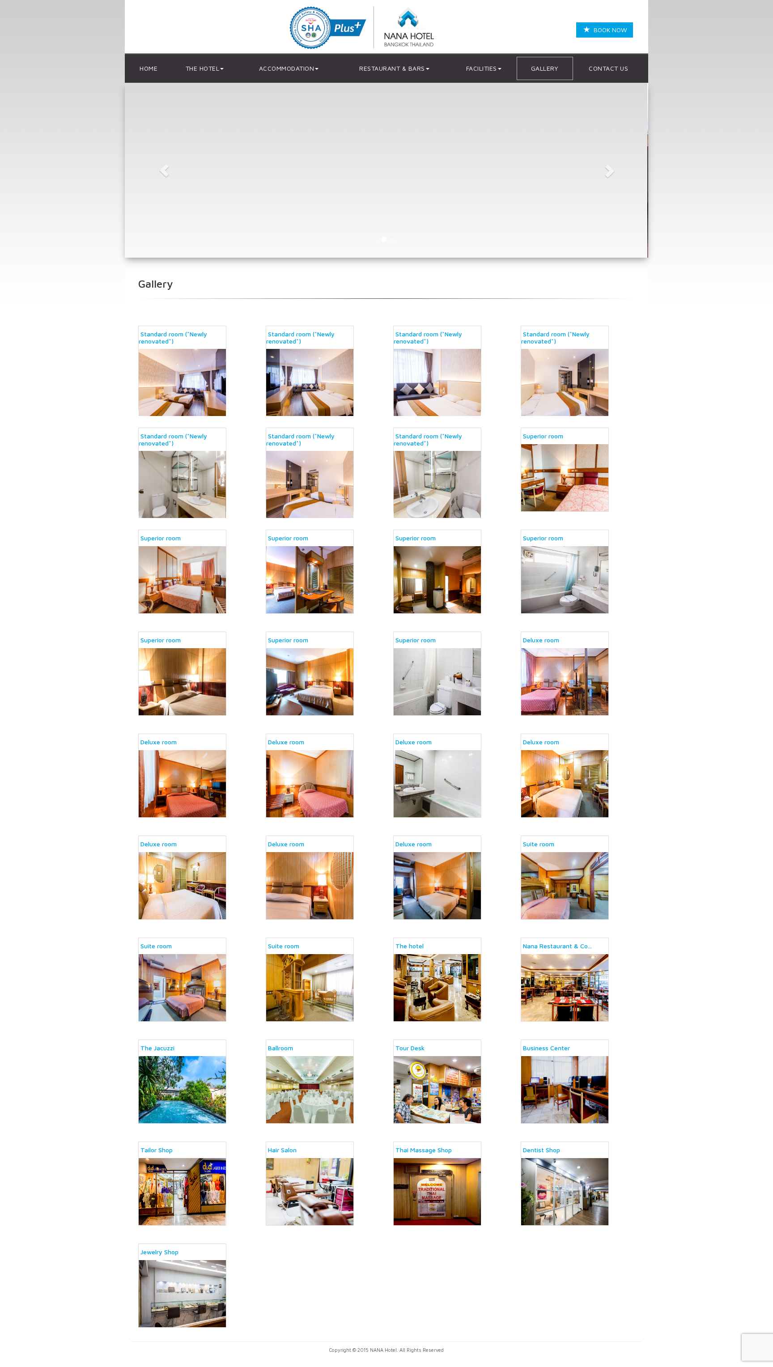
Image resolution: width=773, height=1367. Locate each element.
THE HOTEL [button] (203, 68)
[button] (164, 170)
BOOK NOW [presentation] (608, 30)
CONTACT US (608, 68)
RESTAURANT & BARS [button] (392, 68)
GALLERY (545, 68)
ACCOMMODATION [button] (286, 68)
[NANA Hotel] (364, 28)
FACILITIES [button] (481, 68)
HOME (148, 68)
